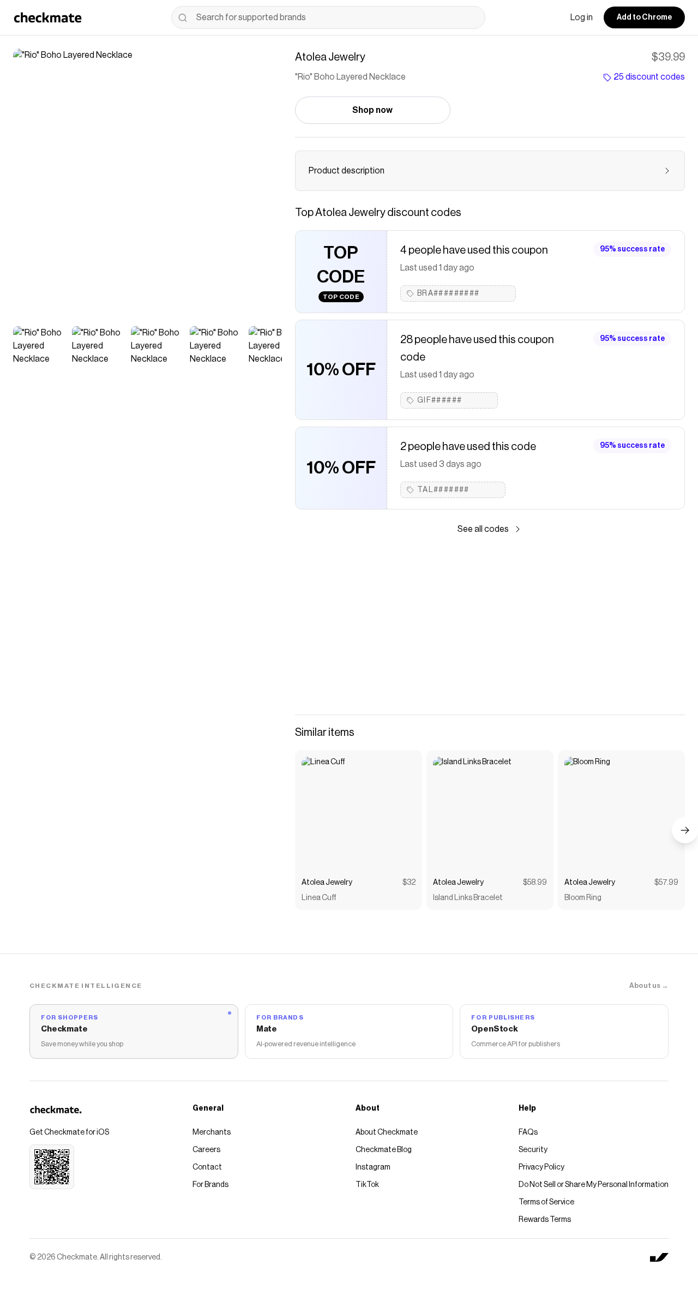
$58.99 (535, 882)
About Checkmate (387, 1132)
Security (533, 1150)
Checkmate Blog (384, 1150)
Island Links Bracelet (468, 898)
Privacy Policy (541, 1167)
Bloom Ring (582, 898)
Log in (581, 17)
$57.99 (666, 882)
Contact (207, 1167)
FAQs (528, 1132)
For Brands (210, 1185)
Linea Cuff (319, 898)
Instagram (373, 1167)
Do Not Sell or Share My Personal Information (594, 1185)
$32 (409, 882)
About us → (649, 985)
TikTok (367, 1185)
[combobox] (328, 17)
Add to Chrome (644, 17)
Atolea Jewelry (327, 882)
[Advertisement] (490, 625)
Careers (206, 1150)
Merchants (211, 1132)
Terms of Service (546, 1202)
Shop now (372, 110)
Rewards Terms (545, 1220)
